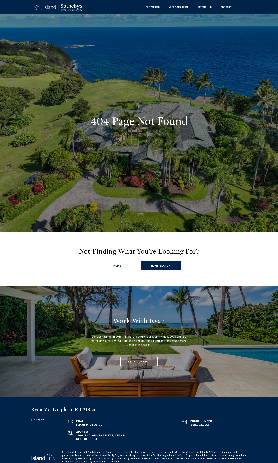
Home (117, 265)
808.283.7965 (199, 425)
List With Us (204, 7)
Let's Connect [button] (139, 361)
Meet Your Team (178, 7)
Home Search (161, 265)
